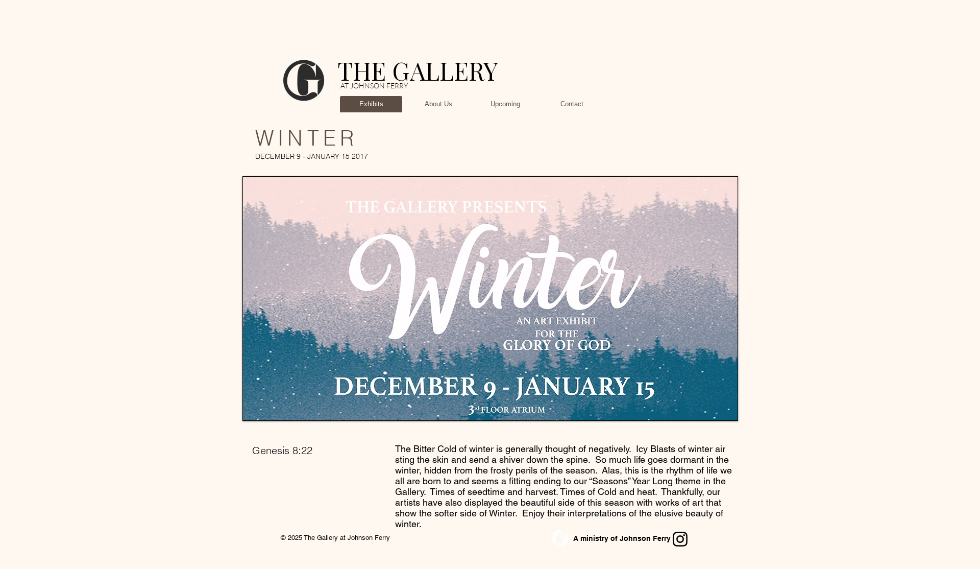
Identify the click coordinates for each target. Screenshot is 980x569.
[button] (365, 298)
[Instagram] (680, 539)
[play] (722, 405)
